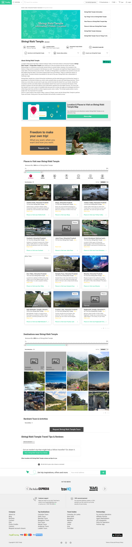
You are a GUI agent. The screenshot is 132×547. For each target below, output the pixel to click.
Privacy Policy (119, 542)
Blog (10, 516)
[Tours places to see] (6, 2)
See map (47, 204)
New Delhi (70, 516)
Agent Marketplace (102, 518)
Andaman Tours (43, 526)
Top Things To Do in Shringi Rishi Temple (95, 16)
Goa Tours (41, 522)
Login (129, 2)
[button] (114, 2)
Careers (11, 526)
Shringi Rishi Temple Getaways (92, 31)
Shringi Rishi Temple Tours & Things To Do (95, 36)
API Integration (101, 520)
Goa (68, 526)
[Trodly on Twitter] (70, 542)
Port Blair (70, 528)
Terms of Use (109, 542)
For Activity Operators (91, 2)
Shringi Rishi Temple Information (93, 12)
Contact (11, 520)
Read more (29, 211)
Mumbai (70, 520)
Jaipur (69, 522)
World (22, 7)
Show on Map (87, 116)
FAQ (10, 522)
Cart (122, 2)
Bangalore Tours (43, 520)
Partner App (100, 524)
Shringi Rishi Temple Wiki (98, 47)
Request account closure (17, 528)
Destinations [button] (104, 2)
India (26, 7)
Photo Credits (13, 524)
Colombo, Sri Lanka (73, 514)
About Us (12, 514)
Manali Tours (42, 524)
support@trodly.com (51, 502)
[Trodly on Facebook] (61, 542)
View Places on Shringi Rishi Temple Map (95, 21)
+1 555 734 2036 (50, 504)
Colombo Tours (43, 514)
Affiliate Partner (101, 516)
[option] (50, 24)
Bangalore (70, 518)
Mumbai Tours (43, 518)
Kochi (69, 524)
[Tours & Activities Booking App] (94, 535)
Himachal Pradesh (32, 7)
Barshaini (40, 7)
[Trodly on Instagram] (66, 542)
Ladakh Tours (42, 528)
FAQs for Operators (102, 522)
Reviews (11, 518)
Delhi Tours (42, 516)
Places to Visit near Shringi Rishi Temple (95, 26)
